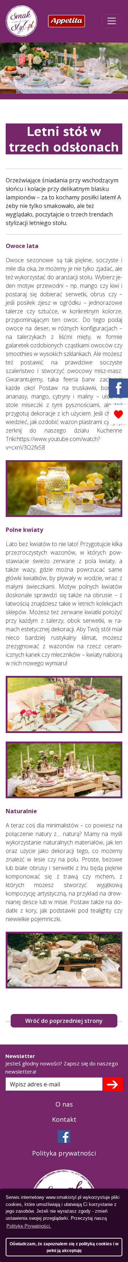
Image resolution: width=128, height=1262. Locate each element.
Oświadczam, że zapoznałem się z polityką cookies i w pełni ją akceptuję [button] (64, 1247)
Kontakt (64, 1119)
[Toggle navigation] (112, 21)
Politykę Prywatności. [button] (28, 1226)
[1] (112, 1084)
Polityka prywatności (64, 1153)
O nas (64, 1104)
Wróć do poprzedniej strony (64, 1021)
